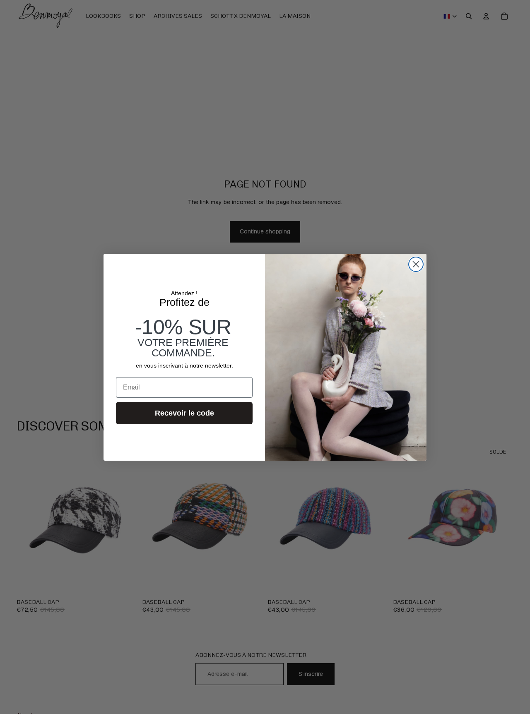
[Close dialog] (416, 264)
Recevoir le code (184, 413)
